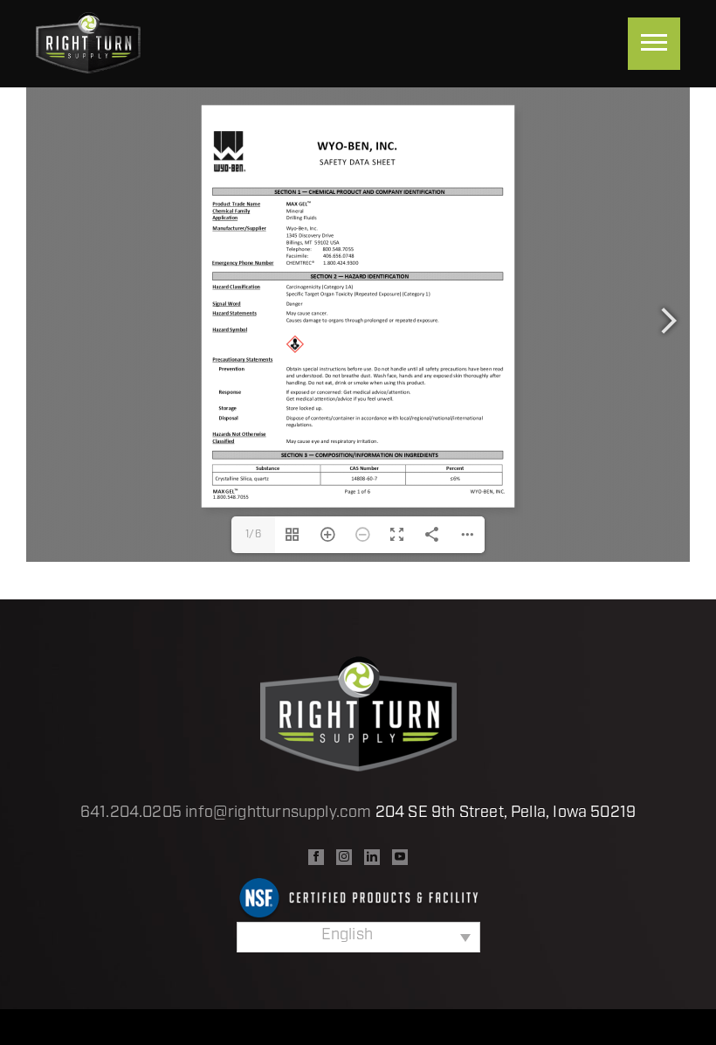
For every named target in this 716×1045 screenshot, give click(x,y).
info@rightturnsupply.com (278, 813)
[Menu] (654, 43)
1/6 (253, 534)
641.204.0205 (131, 813)
